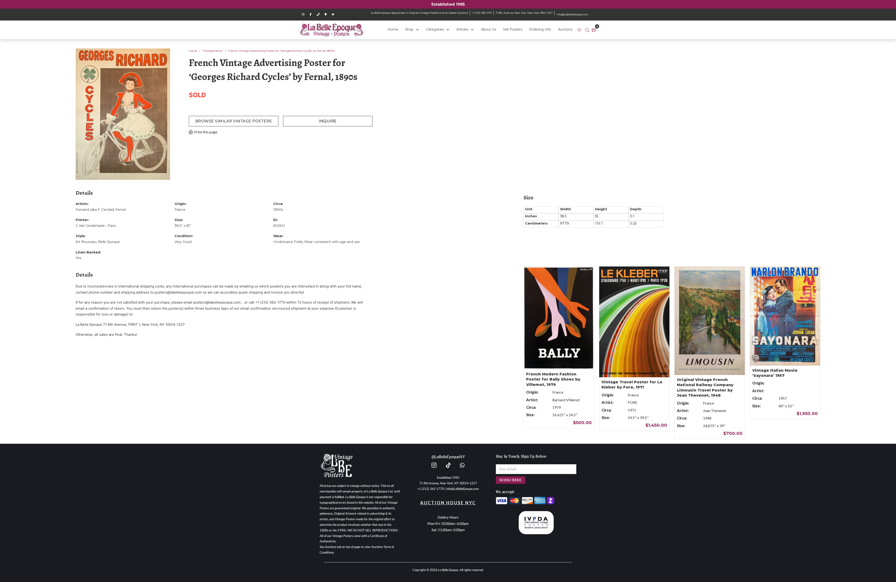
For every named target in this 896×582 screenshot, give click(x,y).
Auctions (565, 29)
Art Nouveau (86, 242)
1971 (632, 410)
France (180, 210)
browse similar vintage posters (233, 121)
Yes (78, 258)
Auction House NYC (448, 502)
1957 (782, 398)
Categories (435, 29)
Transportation (213, 50)
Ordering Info (540, 29)
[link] (580, 30)
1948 (707, 418)
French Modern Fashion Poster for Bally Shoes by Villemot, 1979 (553, 379)
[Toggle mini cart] (594, 30)
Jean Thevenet (714, 410)
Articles (462, 29)
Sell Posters (512, 29)
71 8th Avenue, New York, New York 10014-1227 (524, 12)
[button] (164, 55)
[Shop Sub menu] (417, 29)
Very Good (183, 242)
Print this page (205, 132)
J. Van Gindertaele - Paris (96, 226)
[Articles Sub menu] (472, 29)
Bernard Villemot (566, 400)
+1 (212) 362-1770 (482, 12)
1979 (556, 407)
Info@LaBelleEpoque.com (462, 489)
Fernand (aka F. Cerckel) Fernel (101, 210)
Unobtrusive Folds (288, 242)
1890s (278, 210)
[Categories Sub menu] (447, 29)
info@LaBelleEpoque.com (572, 14)
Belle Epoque (109, 242)
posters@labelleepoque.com (178, 292)
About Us (488, 29)
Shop (409, 29)
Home (393, 29)
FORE (632, 402)
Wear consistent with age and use (332, 242)
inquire (328, 121)
